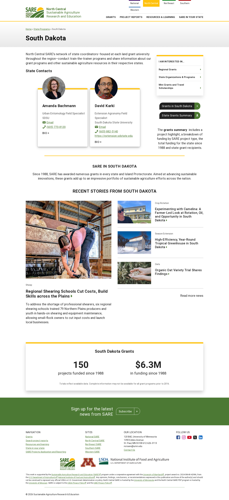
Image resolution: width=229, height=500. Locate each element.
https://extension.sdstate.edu (114, 136)
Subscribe (125, 411)
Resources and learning (37, 444)
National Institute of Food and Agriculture (75, 477)
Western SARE (92, 451)
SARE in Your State (191, 17)
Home (29, 29)
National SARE (92, 436)
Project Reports (131, 17)
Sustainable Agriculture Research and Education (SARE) (75, 474)
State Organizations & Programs (177, 77)
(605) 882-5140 (108, 131)
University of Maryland (152, 474)
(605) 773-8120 (56, 127)
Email (50, 122)
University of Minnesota (144, 480)
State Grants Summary (177, 115)
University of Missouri (38, 483)
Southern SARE (92, 448)
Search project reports (37, 440)
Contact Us (129, 449)
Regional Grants (168, 69)
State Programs (42, 29)
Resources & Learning (160, 17)
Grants (111, 17)
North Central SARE (95, 440)
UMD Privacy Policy (102, 483)
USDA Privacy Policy (76, 483)
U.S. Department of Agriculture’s (42, 477)
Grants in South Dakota (177, 106)
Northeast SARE (93, 444)
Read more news (191, 295)
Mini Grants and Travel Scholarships (171, 86)
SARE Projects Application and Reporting (46, 451)
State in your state (35, 448)
